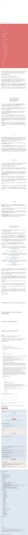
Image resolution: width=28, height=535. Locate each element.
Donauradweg (5, 51)
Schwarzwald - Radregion (5, 513)
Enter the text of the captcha (14, 414)
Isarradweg (4, 503)
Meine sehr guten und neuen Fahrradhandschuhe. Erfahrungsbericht (11, 335)
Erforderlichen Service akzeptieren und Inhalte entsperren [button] (14, 250)
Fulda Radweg (4, 501)
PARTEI (17, 83)
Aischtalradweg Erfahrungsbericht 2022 (7, 484)
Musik (4, 41)
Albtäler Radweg (4, 492)
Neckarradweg (4, 507)
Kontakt (3, 65)
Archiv (3, 63)
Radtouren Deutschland (5, 491)
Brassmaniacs (13, 168)
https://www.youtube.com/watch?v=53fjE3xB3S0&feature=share (12, 348)
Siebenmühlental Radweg (5, 514)
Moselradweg (5, 55)
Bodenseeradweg (6, 53)
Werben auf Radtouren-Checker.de (6, 475)
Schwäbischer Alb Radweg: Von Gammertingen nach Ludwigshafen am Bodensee (11, 488)
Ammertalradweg (4, 494)
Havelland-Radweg (5, 502)
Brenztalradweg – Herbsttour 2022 (6, 486)
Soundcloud (12, 146)
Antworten (5, 391)
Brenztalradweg (4, 498)
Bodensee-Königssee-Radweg (6, 496)
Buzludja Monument (6, 115)
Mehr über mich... (14, 459)
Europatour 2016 (19, 137)
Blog (3, 61)
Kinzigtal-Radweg (4, 504)
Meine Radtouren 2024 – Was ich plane (7, 425)
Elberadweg (5, 47)
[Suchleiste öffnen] (0, 24)
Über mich (4, 35)
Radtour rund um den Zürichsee (6, 509)
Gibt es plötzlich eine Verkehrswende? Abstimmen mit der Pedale (9, 487)
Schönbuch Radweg (5, 512)
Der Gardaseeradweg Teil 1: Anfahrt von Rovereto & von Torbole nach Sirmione (11, 485)
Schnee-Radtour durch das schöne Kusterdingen (8, 336)
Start (3, 29)
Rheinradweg (5, 49)
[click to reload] (14, 416)
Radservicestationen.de (5, 477)
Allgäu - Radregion (4, 493)
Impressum (4, 479)
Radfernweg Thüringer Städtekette (6, 508)
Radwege (3, 43)
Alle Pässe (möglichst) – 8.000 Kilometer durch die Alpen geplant (9, 482)
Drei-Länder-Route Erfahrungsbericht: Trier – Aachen (8, 426)
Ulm (9, 280)
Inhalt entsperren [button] (14, 256)
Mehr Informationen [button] (14, 251)
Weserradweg (5, 45)
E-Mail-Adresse (14, 412)
